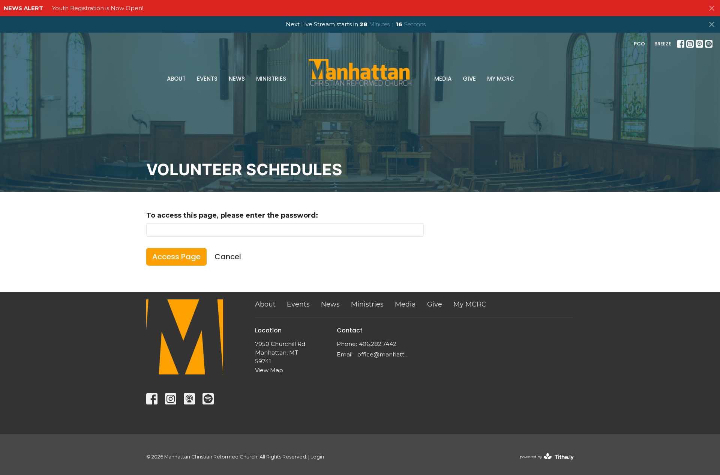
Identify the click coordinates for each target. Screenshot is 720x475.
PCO (639, 43)
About (176, 79)
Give (469, 79)
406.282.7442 (377, 343)
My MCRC (500, 79)
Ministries (271, 79)
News (237, 79)
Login (317, 457)
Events (207, 79)
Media (443, 79)
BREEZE (662, 43)
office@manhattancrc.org (384, 354)
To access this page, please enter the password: (232, 215)
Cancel (227, 256)
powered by (543, 463)
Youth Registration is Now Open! (97, 8)
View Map (269, 370)
